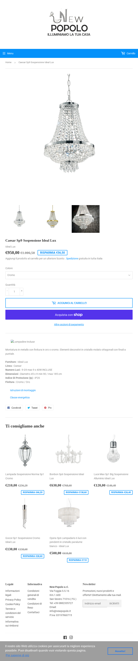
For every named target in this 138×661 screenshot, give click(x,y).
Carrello (130, 53)
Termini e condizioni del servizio (12, 612)
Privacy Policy (13, 599)
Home (8, 62)
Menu (10, 53)
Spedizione (72, 258)
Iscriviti (114, 603)
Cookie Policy (12, 604)
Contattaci (33, 612)
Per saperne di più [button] (17, 655)
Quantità (10, 284)
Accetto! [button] (120, 651)
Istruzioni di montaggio (23, 390)
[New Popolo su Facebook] (65, 638)
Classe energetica (20, 397)
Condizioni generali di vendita (33, 594)
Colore (9, 268)
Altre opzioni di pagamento (69, 324)
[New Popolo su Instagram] (71, 638)
